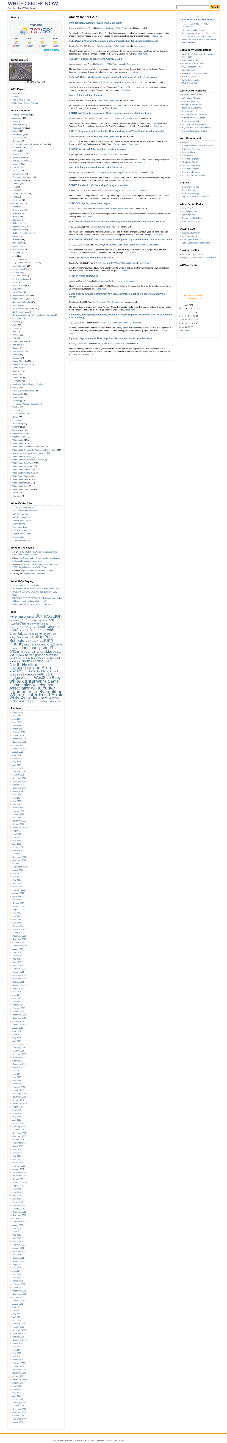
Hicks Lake (17, 223)
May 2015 (16, 1156)
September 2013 (19, 1222)
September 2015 (19, 1143)
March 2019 (17, 1005)
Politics (15, 335)
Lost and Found (19, 276)
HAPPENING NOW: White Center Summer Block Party (36, 589)
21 (186, 323)
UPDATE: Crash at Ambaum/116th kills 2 (91, 257)
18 (197, 319)
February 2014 (18, 1205)
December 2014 (19, 1172)
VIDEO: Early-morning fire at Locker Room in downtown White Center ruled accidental (116, 131)
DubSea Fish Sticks (20, 161)
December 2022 (19, 857)
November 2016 (19, 1097)
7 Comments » (144, 263)
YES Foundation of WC (192, 67)
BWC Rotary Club (189, 83)
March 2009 (17, 1399)
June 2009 (16, 1389)
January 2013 (18, 1248)
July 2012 (16, 1268)
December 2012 (19, 1251)
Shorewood (17, 371)
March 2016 (17, 1123)
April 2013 (16, 1238)
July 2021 (16, 913)
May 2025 (16, 762)
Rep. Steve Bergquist (191, 172)
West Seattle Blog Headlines (197, 19)
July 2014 (16, 1189)
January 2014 (18, 1208)
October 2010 (18, 1337)
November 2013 (19, 1215)
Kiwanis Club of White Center (194, 73)
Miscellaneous (18, 286)
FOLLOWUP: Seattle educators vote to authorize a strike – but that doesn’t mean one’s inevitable (199, 40)
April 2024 (16, 804)
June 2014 (16, 1192)
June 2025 (16, 758)
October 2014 (18, 1179)
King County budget (35, 644)
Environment (17, 174)
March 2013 (17, 1241)
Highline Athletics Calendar (193, 118)
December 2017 (19, 1054)
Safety (15, 354)
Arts (14, 121)
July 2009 (16, 1386)
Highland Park (18, 226)
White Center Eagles (21, 456)
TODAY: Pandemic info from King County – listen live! (98, 185)
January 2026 (18, 735)
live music (41, 652)
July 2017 (16, 1070)
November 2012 (19, 1254)
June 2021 (16, 916)
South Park (17, 378)
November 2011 (19, 1294)
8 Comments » (130, 281)
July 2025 (16, 755)
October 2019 (18, 982)
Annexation (17, 118)
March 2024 (17, 808)
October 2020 (18, 942)
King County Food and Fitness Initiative (199, 257)
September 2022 (19, 867)
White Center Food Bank (23, 463)
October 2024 (18, 785)
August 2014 (17, 1186)
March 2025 (17, 768)
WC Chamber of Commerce (25, 511)
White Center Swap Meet (23, 489)
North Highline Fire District (23, 308)
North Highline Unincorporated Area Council (30, 667)
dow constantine (39, 623)
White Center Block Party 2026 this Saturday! (31, 604)
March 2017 (17, 1084)
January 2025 (18, 775)
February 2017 (18, 1087)
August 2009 (17, 1383)
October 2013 (18, 1218)
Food (14, 190)
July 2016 (16, 1110)
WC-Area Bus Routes (22, 517)
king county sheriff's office (32, 649)
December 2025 (19, 739)
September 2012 (19, 1261)
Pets (14, 332)
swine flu (16, 397)
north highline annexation (41, 655)
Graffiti (15, 207)
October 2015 (18, 1140)
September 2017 (19, 1064)
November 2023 (19, 821)
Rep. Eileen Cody (189, 156)
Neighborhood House (21, 295)
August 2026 (17, 712)
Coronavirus (17, 148)
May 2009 (16, 1392)
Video (14, 420)
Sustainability (18, 394)
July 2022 (16, 873)
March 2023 (17, 847)
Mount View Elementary (192, 108)
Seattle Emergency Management (196, 243)
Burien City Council (40, 620)
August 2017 (17, 1067)
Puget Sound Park (20, 341)
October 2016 (18, 1100)
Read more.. (157, 36)
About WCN (17, 93)
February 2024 (18, 811)
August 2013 (17, 1225)
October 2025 (18, 745)
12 (180, 319)
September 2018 (19, 1024)
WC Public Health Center (192, 254)
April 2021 (16, 923)
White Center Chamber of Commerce (28, 446)
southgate (16, 381)
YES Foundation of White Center (47, 701)
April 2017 (16, 1080)
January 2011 (18, 1327)
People (15, 328)
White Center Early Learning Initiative (28, 460)
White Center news (20, 479)
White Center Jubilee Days (23, 470)
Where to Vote (19, 524)
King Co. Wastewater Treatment (195, 197)
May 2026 (16, 722)
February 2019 (18, 1008)
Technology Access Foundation (25, 404)
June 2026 (16, 719)
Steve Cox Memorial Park (23, 391)
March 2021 (17, 926)
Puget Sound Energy (190, 193)
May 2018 (16, 1038)
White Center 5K (19, 443)
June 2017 (16, 1074)
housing (15, 246)
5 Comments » (138, 46)
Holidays (16, 240)
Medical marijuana (20, 279)
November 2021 (19, 900)
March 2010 (17, 1360)
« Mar (181, 330)
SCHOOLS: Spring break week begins (89, 203)
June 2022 (16, 877)
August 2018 (17, 1028)
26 (180, 327)
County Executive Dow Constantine (197, 146)
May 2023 (16, 840)
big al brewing (15, 620)
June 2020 (16, 956)
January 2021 (18, 932)
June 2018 (16, 1034)
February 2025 (18, 772)
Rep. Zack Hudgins (190, 169)
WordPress (108, 1440)
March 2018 (17, 1044)
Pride (14, 338)
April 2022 (16, 883)
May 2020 (16, 959)
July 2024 (16, 794)
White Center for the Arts (23, 466)
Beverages (17, 124)
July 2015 (16, 1149)
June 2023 (16, 837)
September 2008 (19, 1419)
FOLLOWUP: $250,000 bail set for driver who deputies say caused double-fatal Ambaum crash (120, 239)
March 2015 (17, 1162)
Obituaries (16, 318)
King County (17, 259)
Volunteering (17, 424)
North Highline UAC (20, 312)
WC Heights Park (189, 211)
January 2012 (18, 1287)
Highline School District (22, 233)
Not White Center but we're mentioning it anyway (33, 315)
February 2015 (18, 1166)
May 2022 (16, 880)
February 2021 (18, 929)
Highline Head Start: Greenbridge (196, 127)
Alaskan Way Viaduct (21, 115)
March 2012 (17, 1281)
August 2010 (17, 1343)
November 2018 (19, 1018)
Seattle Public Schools (21, 364)
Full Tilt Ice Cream (20, 194)
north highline (17, 654)
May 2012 (16, 1274)
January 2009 (18, 1406)
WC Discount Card (21, 514)
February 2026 (18, 732)
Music (15, 289)
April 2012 (16, 1278)
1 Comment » (143, 191)
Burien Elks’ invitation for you (85, 95)
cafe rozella (17, 138)
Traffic (15, 410)
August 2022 (17, 870)
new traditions (18, 305)
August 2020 (17, 949)
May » (187, 330)
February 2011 (18, 1324)
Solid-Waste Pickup (190, 187)
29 (189, 327)
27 (183, 327)
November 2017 (19, 1057)
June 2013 (16, 1232)
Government (17, 203)
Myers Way (17, 292)
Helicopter (16, 220)
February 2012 (18, 1284)
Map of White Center (21, 100)
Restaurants (17, 351)
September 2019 (19, 985)
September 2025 (19, 748)
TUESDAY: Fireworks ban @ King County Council (96, 59)
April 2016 (16, 1120)
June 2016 (16, 1113)
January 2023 (18, 854)
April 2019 (16, 1002)
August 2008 (17, 1422)
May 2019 (16, 998)
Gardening (16, 200)
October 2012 (18, 1258)
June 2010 (16, 1350)
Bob (122, 1440)
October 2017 (18, 1061)
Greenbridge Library (21, 540)
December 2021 (19, 896)
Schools (15, 358)
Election (15, 170)
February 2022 (18, 890)
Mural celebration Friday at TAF (25, 585)
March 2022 (17, 886)
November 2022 (19, 860)
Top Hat (15, 407)
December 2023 (19, 818)
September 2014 (19, 1182)
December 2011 (19, 1291)
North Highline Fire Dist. (192, 239)
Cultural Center (18, 154)
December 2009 (19, 1370)
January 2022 (18, 893)
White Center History (22, 534)
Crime (15, 151)
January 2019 (18, 1011)
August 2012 (17, 1264)
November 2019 (19, 978)
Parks (15, 325)
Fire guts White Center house (35, 574)
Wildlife (15, 492)
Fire (14, 187)
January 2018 (18, 1051)
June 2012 (16, 1271)
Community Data (20, 527)
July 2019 (16, 992)
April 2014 (16, 1199)
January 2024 (18, 814)
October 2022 (18, 864)
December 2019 (19, 975)
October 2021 (18, 903)
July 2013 (16, 1228)
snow (30, 674)
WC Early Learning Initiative (194, 124)
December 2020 (19, 936)
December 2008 (19, 1409)
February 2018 (18, 1048)
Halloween (16, 213)
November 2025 (19, 742)
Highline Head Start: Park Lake (195, 131)
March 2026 (17, 729)
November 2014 (19, 1176)
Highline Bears (18, 230)
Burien (15, 131)
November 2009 (19, 1373)
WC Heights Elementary (192, 98)
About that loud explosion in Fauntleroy (198, 33)
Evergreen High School (22, 177)
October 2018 (18, 1021)
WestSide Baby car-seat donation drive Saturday (95, 167)
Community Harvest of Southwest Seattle (30, 144)
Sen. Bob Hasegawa (191, 165)
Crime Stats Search (21, 530)
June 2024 (16, 798)
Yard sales (16, 496)
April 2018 (16, 1041)
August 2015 (17, 1146)
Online (15, 322)
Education (16, 167)
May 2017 (16, 1077)
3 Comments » (131, 64)
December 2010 (19, 1330)
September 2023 (19, 827)
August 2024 (17, 791)
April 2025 (16, 765)
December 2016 (19, 1094)
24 (194, 323)
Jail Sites (16, 253)
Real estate (17, 345)
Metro (14, 282)
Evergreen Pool (19, 180)
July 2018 (16, 1031)
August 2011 (17, 1304)
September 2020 (19, 946)
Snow (14, 374)
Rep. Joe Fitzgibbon (190, 159)
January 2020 (18, 972)
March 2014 (17, 1202)
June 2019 (16, 995)
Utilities (15, 417)
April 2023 (16, 844)
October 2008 (18, 1416)
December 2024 (19, 778)
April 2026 (16, 726)
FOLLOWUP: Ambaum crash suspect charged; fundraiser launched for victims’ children (117, 221)
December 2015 (19, 1133)
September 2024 (19, 788)
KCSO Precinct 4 (189, 236)
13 (183, 319)
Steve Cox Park (189, 208)
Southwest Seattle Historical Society (27, 384)
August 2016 (17, 1107)
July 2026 (16, 716)
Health (15, 216)
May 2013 (16, 1235)
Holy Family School (34, 641)
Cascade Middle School (192, 101)
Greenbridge (17, 210)
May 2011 (16, 1314)
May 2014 (16, 1195)
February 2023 (18, 850)
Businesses (17, 134)
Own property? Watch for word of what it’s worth (95, 22)
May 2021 (16, 919)
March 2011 (17, 1320)
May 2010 (16, 1353)
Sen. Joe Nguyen (189, 152)
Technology (17, 400)
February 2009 (18, 1402)
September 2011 (19, 1300)
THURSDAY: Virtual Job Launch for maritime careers (97, 149)
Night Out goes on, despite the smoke (37, 570)
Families (16, 184)
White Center (18, 440)
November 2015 (19, 1136)
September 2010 (19, 1340)
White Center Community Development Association (34, 450)
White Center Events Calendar (25, 103)
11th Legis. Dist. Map (191, 162)
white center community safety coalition (29, 453)
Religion (15, 348)
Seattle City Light (19, 361)
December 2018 (19, 1015)
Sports (15, 387)
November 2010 (19, 1333)
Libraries (16, 272)
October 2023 (18, 824)
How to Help (17, 249)
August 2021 (17, 910)
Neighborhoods (19, 299)
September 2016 (19, 1103)
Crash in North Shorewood (83, 275)
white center (22, 681)
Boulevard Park (19, 128)
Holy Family (17, 243)
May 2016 (16, 1116)
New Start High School (22, 302)
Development (18, 157)
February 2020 (18, 969)
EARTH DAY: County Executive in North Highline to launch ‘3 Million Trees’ (110, 113)
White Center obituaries (22, 483)
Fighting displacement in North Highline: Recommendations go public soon (111, 338)
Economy (16, 164)
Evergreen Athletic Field (192, 218)
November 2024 (19, 781)
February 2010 (18, 1363)
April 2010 (16, 1356)
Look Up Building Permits (23, 507)
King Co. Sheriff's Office (192, 233)
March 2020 (17, 965)
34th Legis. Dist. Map (191, 149)
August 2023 (17, 831)
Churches (16, 141)
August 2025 (17, 752)
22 (189, 323)
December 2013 (19, 1212)
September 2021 (19, 906)
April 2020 (16, 962)
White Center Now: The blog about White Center (33, 5)
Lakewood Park (19, 266)
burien (26, 620)
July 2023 (16, 834)
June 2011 (16, 1310)
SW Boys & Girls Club (191, 76)
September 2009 (19, 1379)
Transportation (18, 414)
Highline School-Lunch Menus (195, 114)
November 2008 (19, 1412)
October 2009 (18, 1376)
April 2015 (16, 1159)
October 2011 (18, 1297)
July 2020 (16, 952)
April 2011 (16, 1317)
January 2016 (18, 1130)
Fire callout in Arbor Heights (193, 30)
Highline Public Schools (32, 638)
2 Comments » (153, 245)
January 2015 (18, 1169)
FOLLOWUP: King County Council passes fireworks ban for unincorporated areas (113, 41)
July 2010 (16, 1346)
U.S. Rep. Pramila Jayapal (193, 175)
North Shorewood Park (192, 221)
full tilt (19, 630)
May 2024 (16, 801)
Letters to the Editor (20, 269)
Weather (16, 427)
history (15, 236)
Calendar (16, 97)
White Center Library (21, 476)
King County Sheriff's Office (24, 262)
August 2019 (17, 988)
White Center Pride (20, 486)
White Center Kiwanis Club (23, 473)
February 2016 (18, 1126)
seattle (29, 671)
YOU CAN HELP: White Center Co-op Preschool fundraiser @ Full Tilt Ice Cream (113, 77)
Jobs (14, 256)
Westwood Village (19, 437)
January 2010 (18, 1366)
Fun (14, 197)
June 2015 (16, 1153)
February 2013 (18, 1245)
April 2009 (16, 1396)
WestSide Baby (19, 433)
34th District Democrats (22, 616)
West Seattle (17, 430)
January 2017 (18, 1090)
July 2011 (16, 1307)
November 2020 (19, 939)
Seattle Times (18, 368)
